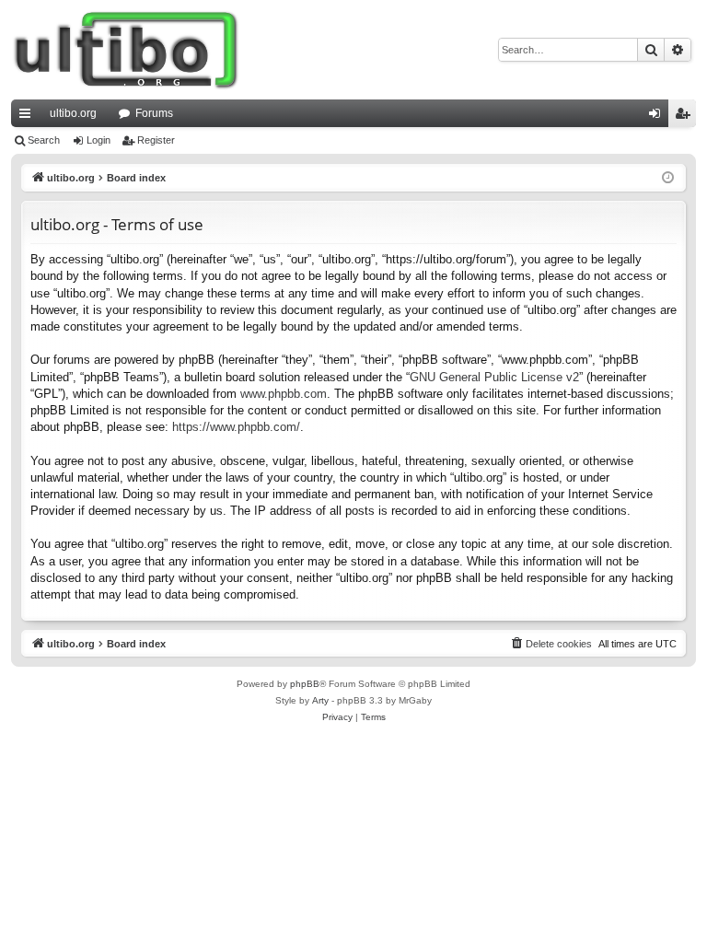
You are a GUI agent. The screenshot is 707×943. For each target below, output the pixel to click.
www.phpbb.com (283, 394)
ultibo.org (73, 113)
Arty (320, 700)
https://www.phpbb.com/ (236, 427)
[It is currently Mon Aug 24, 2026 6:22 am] (668, 178)
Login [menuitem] (658, 117)
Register (156, 140)
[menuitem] (550, 644)
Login (98, 140)
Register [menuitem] (686, 117)
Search (44, 140)
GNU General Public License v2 (494, 377)
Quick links (28, 117)
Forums (154, 113)
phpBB (304, 684)
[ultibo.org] (126, 49)
